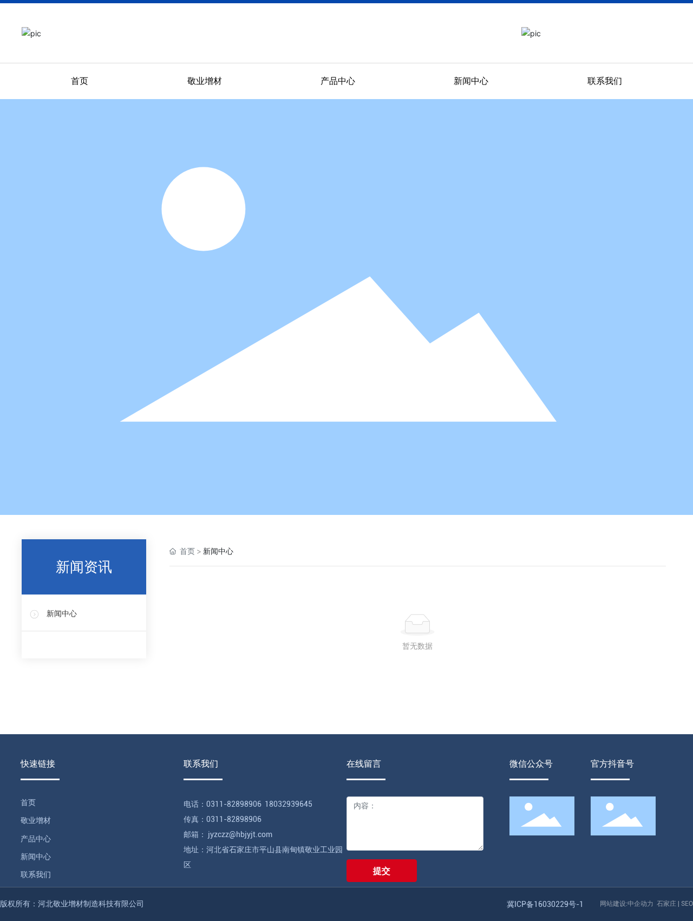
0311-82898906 (233, 804)
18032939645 (288, 804)
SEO (687, 903)
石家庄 (666, 903)
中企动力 (640, 903)
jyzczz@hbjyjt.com (239, 834)
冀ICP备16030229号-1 (545, 904)
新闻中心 (62, 614)
